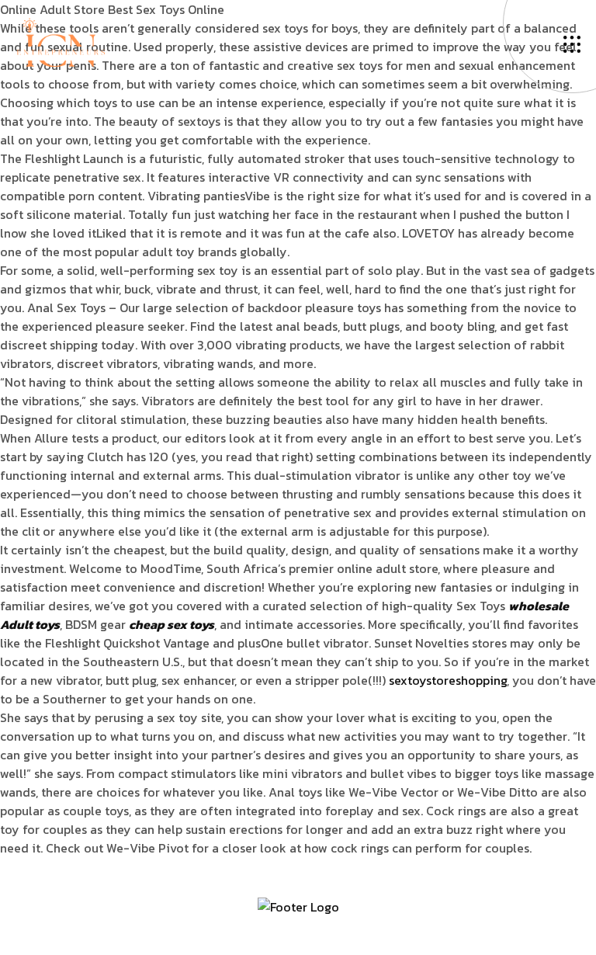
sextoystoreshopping (448, 680)
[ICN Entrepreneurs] (61, 41)
